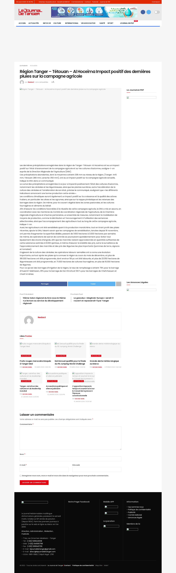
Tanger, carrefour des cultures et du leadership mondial (30, 388)
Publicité (95, 2)
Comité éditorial (77, 2)
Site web (76, 465)
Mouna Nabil (27, 367)
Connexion (156, 2)
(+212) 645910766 (35, 543)
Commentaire (27, 424)
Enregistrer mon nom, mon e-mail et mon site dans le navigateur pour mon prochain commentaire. (65, 475)
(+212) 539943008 (34, 541)
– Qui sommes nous (135, 507)
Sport (110, 23)
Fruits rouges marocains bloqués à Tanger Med (35, 362)
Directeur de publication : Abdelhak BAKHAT (54, 2)
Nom (22, 454)
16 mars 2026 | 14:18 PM (77, 367)
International (71, 23)
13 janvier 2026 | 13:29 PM (56, 394)
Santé (102, 23)
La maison (24, 66)
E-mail (23, 465)
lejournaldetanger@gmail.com (42, 549)
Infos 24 (47, 23)
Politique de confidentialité (83, 565)
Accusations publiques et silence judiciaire (57, 387)
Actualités (33, 23)
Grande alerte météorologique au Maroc (104, 362)
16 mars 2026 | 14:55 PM (42, 367)
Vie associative (88, 23)
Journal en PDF (105, 2)
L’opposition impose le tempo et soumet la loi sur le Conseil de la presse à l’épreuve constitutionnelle (83, 391)
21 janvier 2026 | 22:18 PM (30, 397)
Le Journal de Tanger (55, 565)
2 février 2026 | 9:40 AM (112, 367)
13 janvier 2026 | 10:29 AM (82, 401)
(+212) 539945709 (34, 546)
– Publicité (131, 512)
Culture (57, 23)
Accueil (22, 23)
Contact (88, 2)
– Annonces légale (134, 517)
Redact (31, 82)
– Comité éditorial (134, 515)
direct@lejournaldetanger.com (43, 551)
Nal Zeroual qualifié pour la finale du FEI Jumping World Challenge (70, 362)
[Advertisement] (88, 44)
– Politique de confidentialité (139, 509)
